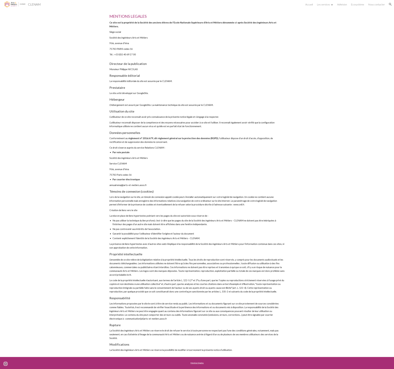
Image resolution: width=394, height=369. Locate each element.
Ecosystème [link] (357, 4)
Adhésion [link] (342, 4)
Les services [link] (323, 4)
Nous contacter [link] (376, 4)
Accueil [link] (309, 4)
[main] (197, 182)
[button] (390, 4)
